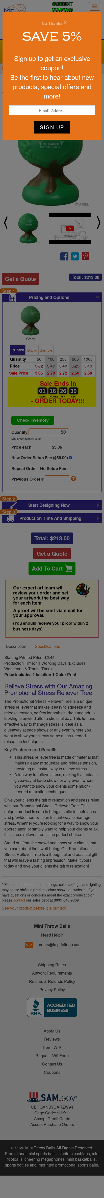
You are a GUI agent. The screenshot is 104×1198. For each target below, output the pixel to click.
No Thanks (52, 23)
